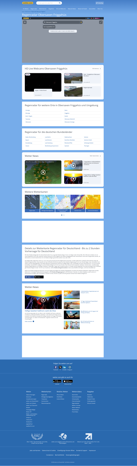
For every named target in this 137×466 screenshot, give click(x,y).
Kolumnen (28, 397)
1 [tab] (61, 215)
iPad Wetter (59, 397)
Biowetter (89, 394)
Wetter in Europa (76, 405)
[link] (26, 9)
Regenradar (44, 394)
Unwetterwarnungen (31, 399)
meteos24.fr (29, 419)
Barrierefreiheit (59, 455)
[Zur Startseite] (27, 3)
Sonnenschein (44, 401)
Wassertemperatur (46, 403)
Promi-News (75, 412)
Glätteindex (90, 397)
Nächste (99, 202)
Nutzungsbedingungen (72, 455)
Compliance (49, 455)
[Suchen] (59, 3)
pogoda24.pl (29, 424)
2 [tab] (64, 215)
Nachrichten (75, 394)
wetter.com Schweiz (31, 403)
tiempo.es (28, 417)
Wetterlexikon (75, 409)
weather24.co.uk (30, 426)
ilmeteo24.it (29, 422)
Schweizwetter (75, 399)
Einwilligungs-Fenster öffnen (65, 450)
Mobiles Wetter (62, 391)
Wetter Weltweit (76, 407)
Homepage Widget (30, 409)
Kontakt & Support (81, 450)
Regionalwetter (75, 403)
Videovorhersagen (30, 394)
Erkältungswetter (91, 401)
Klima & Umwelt (91, 403)
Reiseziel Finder (91, 399)
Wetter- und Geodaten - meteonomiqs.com (32, 414)
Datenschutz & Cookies (49, 450)
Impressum (92, 450)
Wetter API (28, 412)
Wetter (28, 391)
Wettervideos (77, 391)
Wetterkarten (28, 11)
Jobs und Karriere (35, 450)
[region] (63, 40)
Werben (28, 407)
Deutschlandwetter (76, 397)
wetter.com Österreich (31, 405)
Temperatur (44, 399)
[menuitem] (26, 9)
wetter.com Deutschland (32, 401)
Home (23, 11)
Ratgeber (90, 391)
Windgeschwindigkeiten (47, 397)
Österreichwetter (76, 401)
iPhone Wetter (60, 394)
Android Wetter (60, 399)
